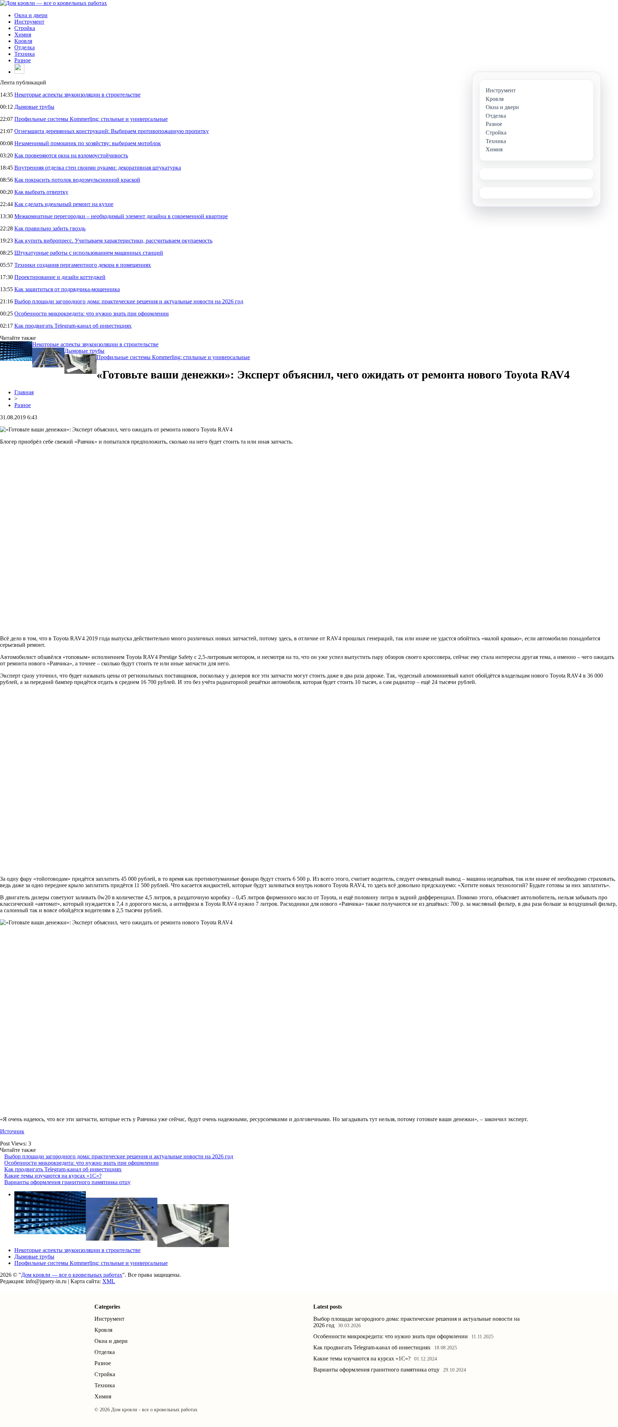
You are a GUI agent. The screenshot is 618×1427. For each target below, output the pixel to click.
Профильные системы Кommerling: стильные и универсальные (91, 119)
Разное (22, 60)
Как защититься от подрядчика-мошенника (67, 289)
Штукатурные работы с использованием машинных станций (88, 253)
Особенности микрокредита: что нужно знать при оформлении (91, 314)
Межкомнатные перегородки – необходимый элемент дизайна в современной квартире (121, 216)
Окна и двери (31, 15)
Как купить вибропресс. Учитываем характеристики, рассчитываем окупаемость (113, 241)
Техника (24, 54)
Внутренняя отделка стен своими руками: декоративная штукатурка (97, 168)
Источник (12, 1131)
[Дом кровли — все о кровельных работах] (53, 3)
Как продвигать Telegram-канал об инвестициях (73, 326)
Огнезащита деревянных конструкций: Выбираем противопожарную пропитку (111, 131)
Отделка (24, 47)
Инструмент (29, 22)
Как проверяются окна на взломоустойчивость (71, 155)
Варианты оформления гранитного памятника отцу (67, 1182)
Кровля (23, 41)
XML (108, 1281)
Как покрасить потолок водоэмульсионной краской (77, 180)
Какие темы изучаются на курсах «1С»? (53, 1176)
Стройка (24, 28)
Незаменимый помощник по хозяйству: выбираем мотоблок (87, 143)
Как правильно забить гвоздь (49, 228)
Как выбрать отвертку (41, 192)
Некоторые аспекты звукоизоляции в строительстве (77, 95)
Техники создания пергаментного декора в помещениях (82, 265)
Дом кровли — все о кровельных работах (71, 1275)
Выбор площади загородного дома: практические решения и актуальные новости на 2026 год (128, 301)
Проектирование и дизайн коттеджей (60, 277)
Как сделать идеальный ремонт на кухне (63, 204)
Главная (24, 392)
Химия (22, 34)
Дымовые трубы (34, 107)
